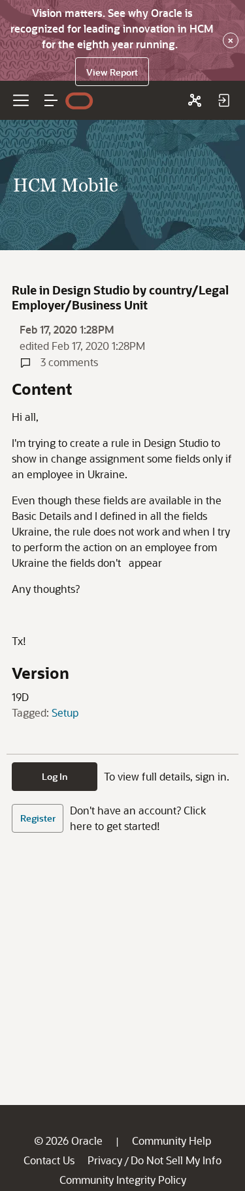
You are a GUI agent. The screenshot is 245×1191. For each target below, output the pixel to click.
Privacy (105, 1160)
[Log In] (223, 100)
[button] (51, 100)
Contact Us (49, 1160)
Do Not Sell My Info (176, 1160)
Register (38, 818)
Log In (55, 776)
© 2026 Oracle (68, 1140)
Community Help (171, 1140)
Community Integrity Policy (122, 1179)
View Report (112, 72)
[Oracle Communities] (195, 100)
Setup (65, 712)
